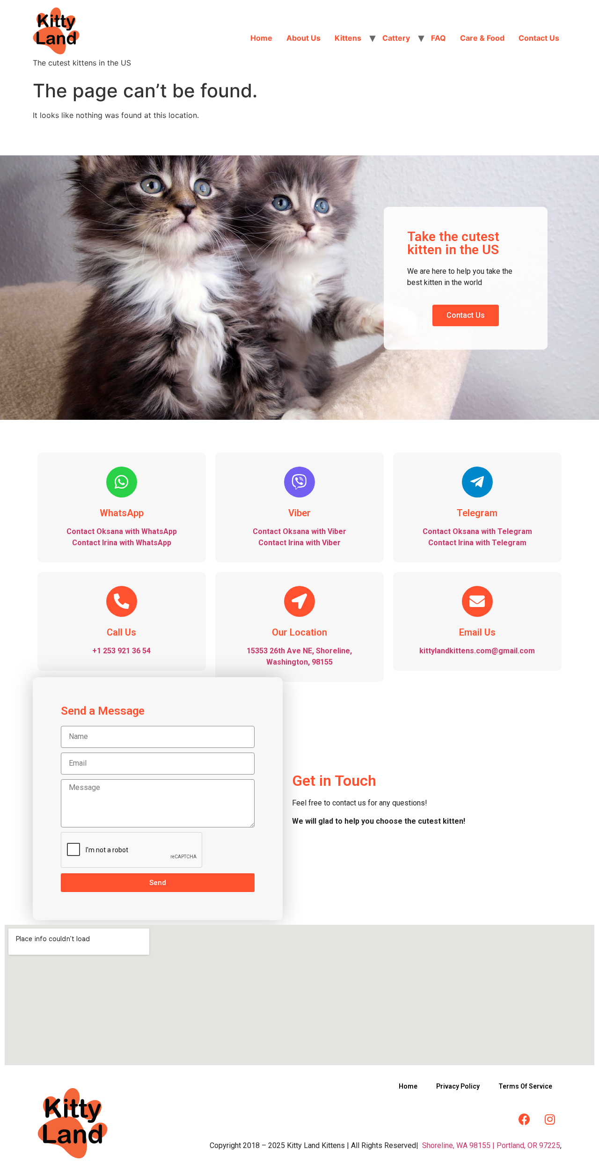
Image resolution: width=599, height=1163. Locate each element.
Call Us (121, 632)
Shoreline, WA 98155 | (458, 1145)
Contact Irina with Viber (299, 542)
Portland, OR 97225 (528, 1145)
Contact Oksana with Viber (299, 531)
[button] (465, 315)
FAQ (438, 38)
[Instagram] (550, 1119)
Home (261, 38)
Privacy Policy (458, 1086)
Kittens (348, 38)
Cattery (396, 38)
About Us (303, 38)
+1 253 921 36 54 (121, 650)
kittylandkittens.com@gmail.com (477, 650)
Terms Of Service (525, 1086)
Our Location (299, 632)
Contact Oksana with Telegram (477, 531)
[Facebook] (524, 1119)
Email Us (477, 632)
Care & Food (482, 38)
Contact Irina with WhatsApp (121, 542)
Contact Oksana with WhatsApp (121, 531)
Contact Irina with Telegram (477, 542)
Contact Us (539, 38)
